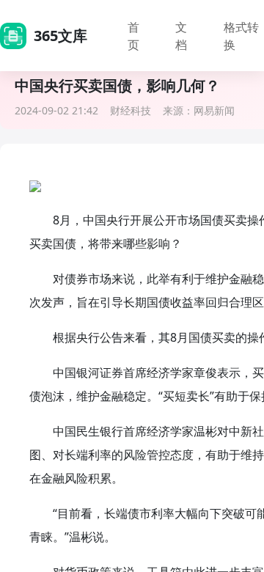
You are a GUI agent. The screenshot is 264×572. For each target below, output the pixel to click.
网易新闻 (214, 110)
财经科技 (130, 110)
